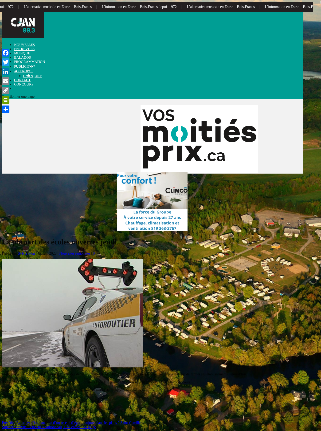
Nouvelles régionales (74, 253)
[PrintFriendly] (5, 100)
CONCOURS (23, 84)
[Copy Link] (5, 90)
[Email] (5, 81)
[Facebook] (5, 52)
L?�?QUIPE (32, 76)
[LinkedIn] (5, 71)
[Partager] (5, 109)
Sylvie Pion (26, 253)
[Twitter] (5, 62)
